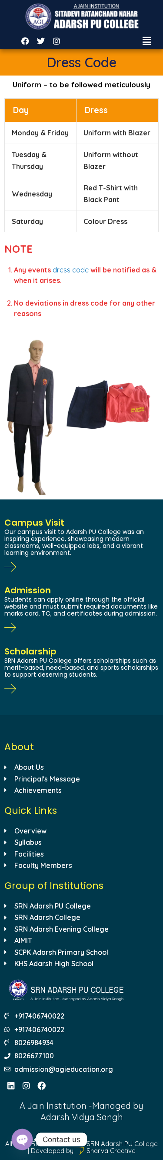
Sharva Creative (110, 1150)
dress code (71, 269)
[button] (147, 41)
